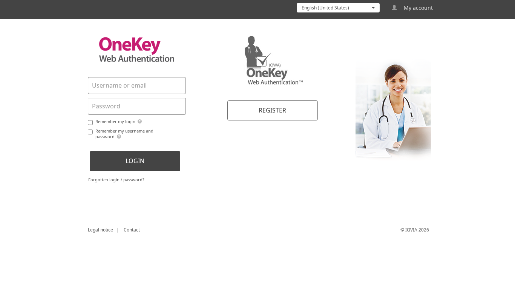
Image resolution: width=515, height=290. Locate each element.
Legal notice (100, 230)
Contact (132, 230)
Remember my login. (116, 121)
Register (272, 110)
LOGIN (135, 161)
